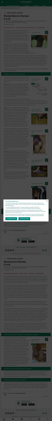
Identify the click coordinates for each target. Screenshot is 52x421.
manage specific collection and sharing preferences (34, 215)
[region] (26, 210)
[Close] (47, 201)
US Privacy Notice (37, 204)
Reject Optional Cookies (24, 218)
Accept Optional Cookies (11, 218)
